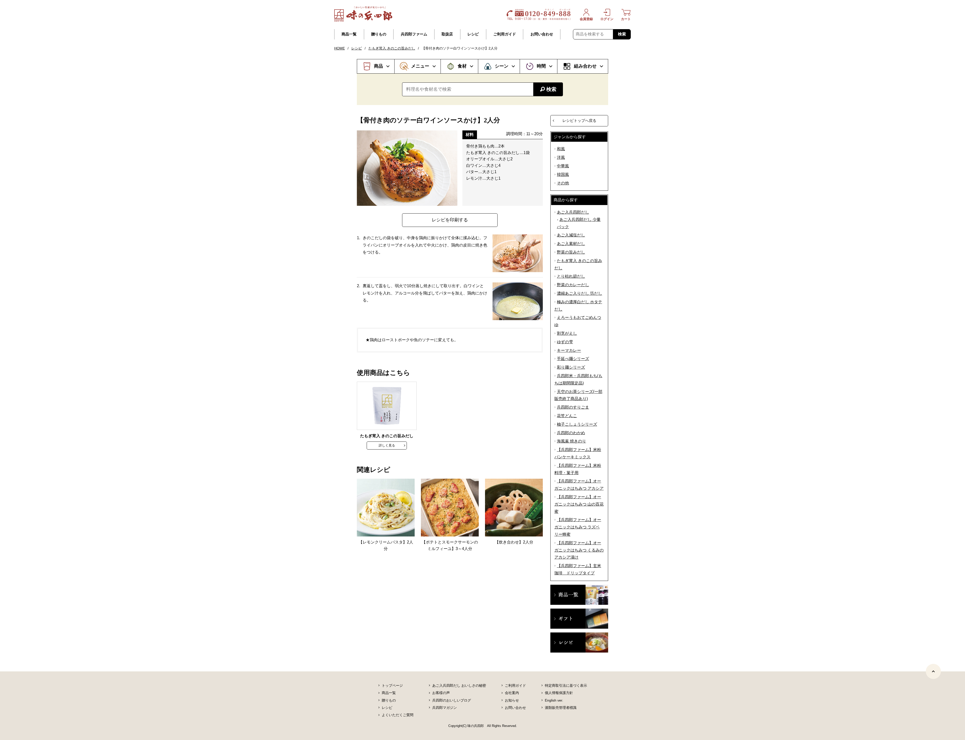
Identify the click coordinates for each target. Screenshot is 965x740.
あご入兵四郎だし (573, 212)
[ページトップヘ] (933, 671)
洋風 (561, 157)
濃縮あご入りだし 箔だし (579, 293)
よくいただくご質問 (397, 715)
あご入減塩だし (571, 235)
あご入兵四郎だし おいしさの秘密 (459, 685)
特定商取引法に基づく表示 (566, 685)
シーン (501, 66)
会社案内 (512, 693)
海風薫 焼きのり (571, 441)
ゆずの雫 (565, 342)
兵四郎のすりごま (573, 407)
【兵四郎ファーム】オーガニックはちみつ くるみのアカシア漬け (579, 550)
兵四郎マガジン (444, 708)
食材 (462, 66)
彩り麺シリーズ (571, 367)
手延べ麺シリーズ (573, 359)
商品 (378, 66)
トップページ (392, 685)
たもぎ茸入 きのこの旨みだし (391, 48)
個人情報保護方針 (559, 693)
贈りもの (378, 34)
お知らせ (512, 700)
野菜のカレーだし (573, 285)
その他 (563, 183)
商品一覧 (349, 34)
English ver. (554, 700)
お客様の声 (441, 693)
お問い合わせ (541, 34)
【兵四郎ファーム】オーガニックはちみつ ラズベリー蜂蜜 (577, 527)
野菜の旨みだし (571, 252)
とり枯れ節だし (571, 276)
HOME (339, 48)
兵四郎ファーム (414, 34)
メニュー (420, 66)
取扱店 (447, 34)
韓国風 (563, 174)
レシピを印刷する (450, 219)
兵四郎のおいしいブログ (451, 700)
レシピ (473, 34)
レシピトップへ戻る (579, 120)
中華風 (563, 166)
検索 (622, 34)
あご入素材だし (571, 243)
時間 (541, 66)
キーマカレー (569, 350)
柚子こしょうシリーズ (577, 424)
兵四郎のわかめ (571, 433)
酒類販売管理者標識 (560, 708)
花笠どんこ (567, 416)
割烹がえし (567, 333)
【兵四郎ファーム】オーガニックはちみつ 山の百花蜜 (579, 504)
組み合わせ (585, 66)
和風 (561, 149)
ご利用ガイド (504, 34)
